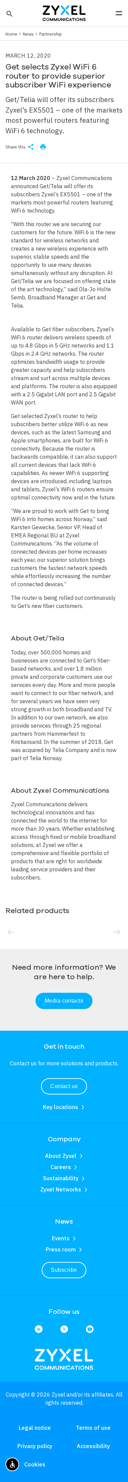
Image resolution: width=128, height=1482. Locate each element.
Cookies (34, 1464)
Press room (61, 1249)
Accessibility (93, 1446)
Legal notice (35, 1427)
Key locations (60, 1107)
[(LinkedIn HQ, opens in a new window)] (38, 1330)
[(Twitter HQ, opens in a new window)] (64, 1330)
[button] (8, 13)
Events (61, 1238)
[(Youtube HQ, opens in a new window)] (90, 1330)
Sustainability (61, 1178)
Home (11, 34)
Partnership (50, 34)
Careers (61, 1167)
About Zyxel (60, 1155)
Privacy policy (34, 1446)
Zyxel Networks (60, 1189)
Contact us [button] (64, 1086)
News (28, 34)
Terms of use (93, 1427)
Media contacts (64, 1001)
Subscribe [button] (64, 1270)
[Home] (64, 12)
